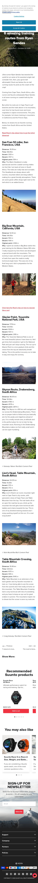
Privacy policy (15, 12)
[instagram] (7, 874)
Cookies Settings (19, 16)
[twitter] (15, 874)
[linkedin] (27, 874)
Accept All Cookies (19, 28)
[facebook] (11, 874)
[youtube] (19, 874)
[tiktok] (23, 874)
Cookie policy (7, 12)
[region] (19, 16)
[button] (14, 716)
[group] (16, 753)
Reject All (19, 22)
